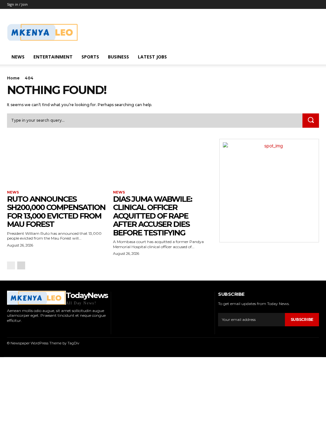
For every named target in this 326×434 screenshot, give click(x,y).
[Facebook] (8, 330)
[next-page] (21, 265)
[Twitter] (35, 330)
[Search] (310, 120)
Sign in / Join (17, 4)
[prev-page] (11, 265)
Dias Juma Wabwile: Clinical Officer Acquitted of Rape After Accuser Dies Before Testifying (152, 215)
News (18, 57)
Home (13, 78)
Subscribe (302, 319)
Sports (90, 57)
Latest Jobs (152, 57)
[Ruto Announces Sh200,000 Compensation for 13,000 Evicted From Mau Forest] (57, 164)
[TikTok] (26, 330)
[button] (311, 57)
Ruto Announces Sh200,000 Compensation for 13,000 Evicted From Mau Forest (56, 211)
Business (118, 57)
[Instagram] (17, 330)
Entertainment (53, 57)
